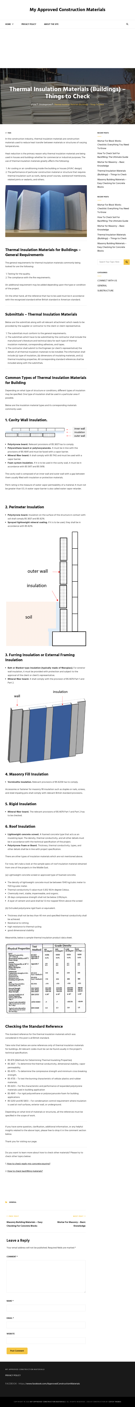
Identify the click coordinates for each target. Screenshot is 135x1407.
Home (33, 104)
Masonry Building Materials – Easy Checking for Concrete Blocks (111, 183)
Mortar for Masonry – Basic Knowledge (110, 164)
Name (10, 1301)
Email (10, 1318)
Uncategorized (45, 104)
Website (11, 1333)
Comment (12, 1256)
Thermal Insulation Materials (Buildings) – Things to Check (112, 173)
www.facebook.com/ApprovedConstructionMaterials (53, 1384)
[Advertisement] (67, 48)
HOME (8, 24)
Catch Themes (115, 1402)
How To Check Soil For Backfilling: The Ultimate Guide (112, 155)
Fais (9, 133)
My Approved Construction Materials (67, 10)
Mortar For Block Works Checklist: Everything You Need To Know (113, 144)
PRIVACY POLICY (28, 24)
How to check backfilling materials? (25, 1171)
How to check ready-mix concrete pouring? (28, 1164)
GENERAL (12, 1202)
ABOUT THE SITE (51, 24)
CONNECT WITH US (107, 281)
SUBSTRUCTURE (105, 291)
